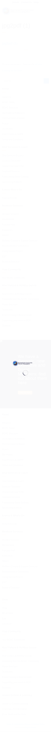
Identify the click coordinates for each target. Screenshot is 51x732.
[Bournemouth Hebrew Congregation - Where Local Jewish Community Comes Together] (25, 363)
